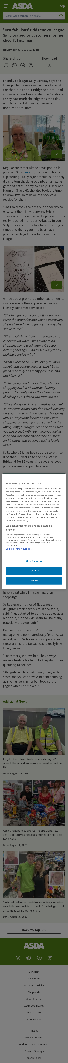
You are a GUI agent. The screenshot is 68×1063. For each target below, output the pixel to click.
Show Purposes (34, 561)
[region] (34, 531)
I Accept (34, 580)
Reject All (34, 570)
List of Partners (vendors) (19, 549)
